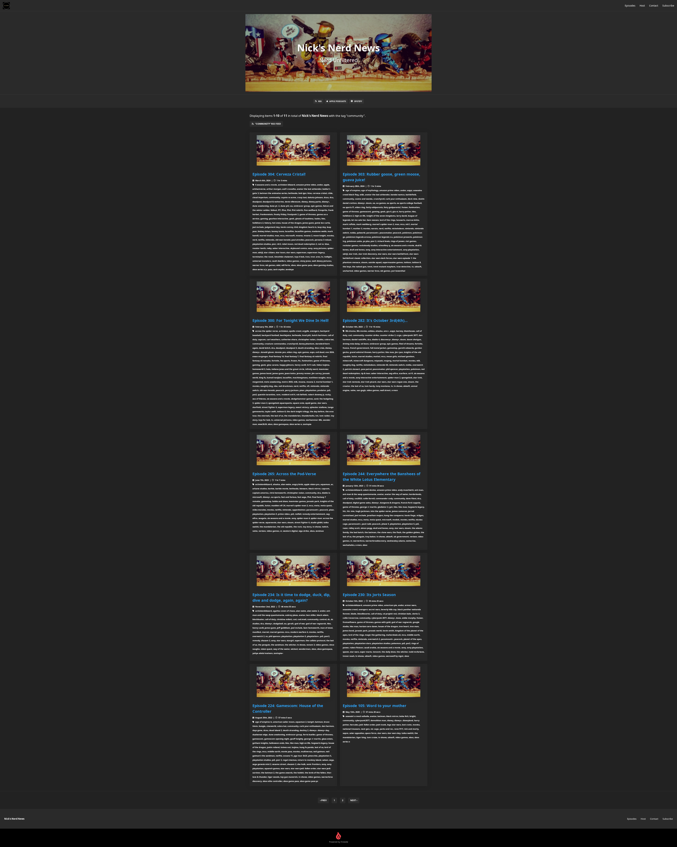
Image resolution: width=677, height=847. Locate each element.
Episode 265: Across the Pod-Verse (284, 473)
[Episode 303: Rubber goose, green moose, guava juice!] (383, 150)
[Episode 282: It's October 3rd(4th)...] (383, 296)
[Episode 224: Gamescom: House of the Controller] (293, 682)
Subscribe (668, 5)
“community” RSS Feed (268, 123)
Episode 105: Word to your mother (374, 705)
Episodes (630, 5)
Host (642, 5)
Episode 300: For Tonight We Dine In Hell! (290, 320)
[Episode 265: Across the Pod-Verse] (293, 450)
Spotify (358, 101)
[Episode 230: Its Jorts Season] (383, 571)
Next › (353, 800)
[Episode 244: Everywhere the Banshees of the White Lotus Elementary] (383, 450)
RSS (320, 101)
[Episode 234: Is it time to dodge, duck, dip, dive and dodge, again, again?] (293, 571)
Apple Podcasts (337, 101)
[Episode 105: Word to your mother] (383, 682)
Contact (653, 5)
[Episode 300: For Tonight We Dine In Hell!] (293, 296)
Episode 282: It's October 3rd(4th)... (375, 320)
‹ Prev (323, 800)
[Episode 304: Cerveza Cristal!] (293, 150)
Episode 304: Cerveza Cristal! (279, 174)
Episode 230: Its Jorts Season (369, 594)
